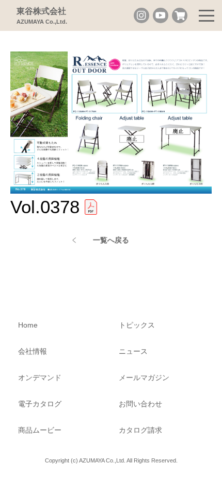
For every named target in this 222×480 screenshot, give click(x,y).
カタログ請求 (140, 430)
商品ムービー (39, 430)
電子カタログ (39, 404)
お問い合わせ (140, 404)
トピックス (137, 325)
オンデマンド (39, 377)
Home (28, 325)
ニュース (133, 351)
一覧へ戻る (111, 240)
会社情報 (32, 351)
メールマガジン (144, 377)
